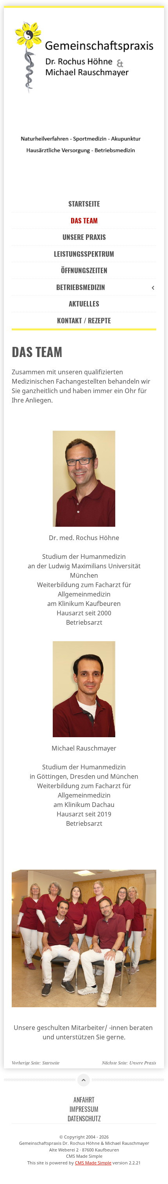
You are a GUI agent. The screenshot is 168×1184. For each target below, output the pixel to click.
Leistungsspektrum (84, 254)
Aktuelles (84, 303)
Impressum (84, 1109)
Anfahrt (84, 1099)
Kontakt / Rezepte (84, 320)
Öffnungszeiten (84, 270)
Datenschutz (84, 1118)
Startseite (84, 204)
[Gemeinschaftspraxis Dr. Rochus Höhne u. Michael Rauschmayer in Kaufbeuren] (84, 56)
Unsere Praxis (84, 237)
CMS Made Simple (93, 1163)
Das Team (84, 220)
